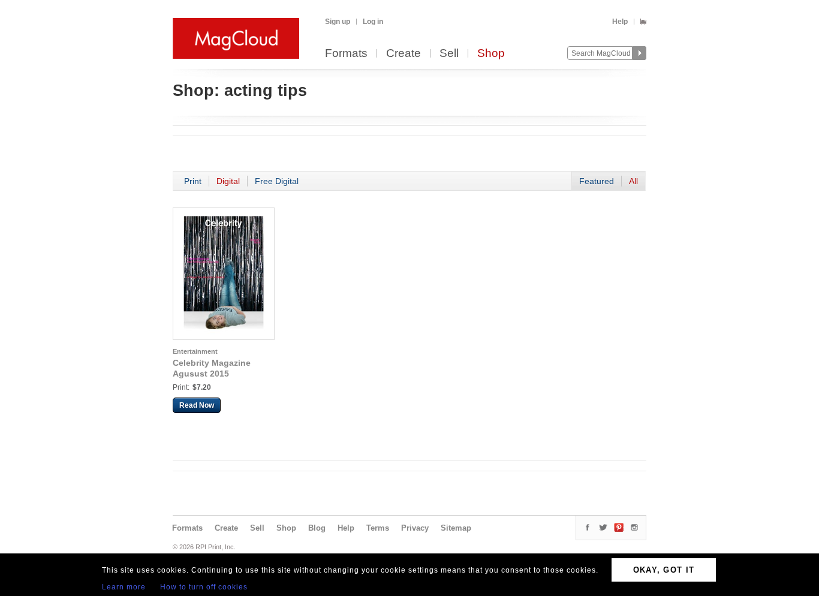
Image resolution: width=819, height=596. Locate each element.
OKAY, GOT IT (664, 569)
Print (192, 181)
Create (403, 53)
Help (620, 21)
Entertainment (195, 351)
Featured (596, 181)
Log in (373, 21)
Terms (377, 527)
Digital (228, 181)
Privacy (415, 527)
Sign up (337, 21)
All (633, 181)
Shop (491, 53)
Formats (346, 53)
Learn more (124, 587)
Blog (317, 527)
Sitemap (456, 527)
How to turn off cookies (204, 587)
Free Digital (277, 181)
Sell (449, 53)
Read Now (196, 405)
